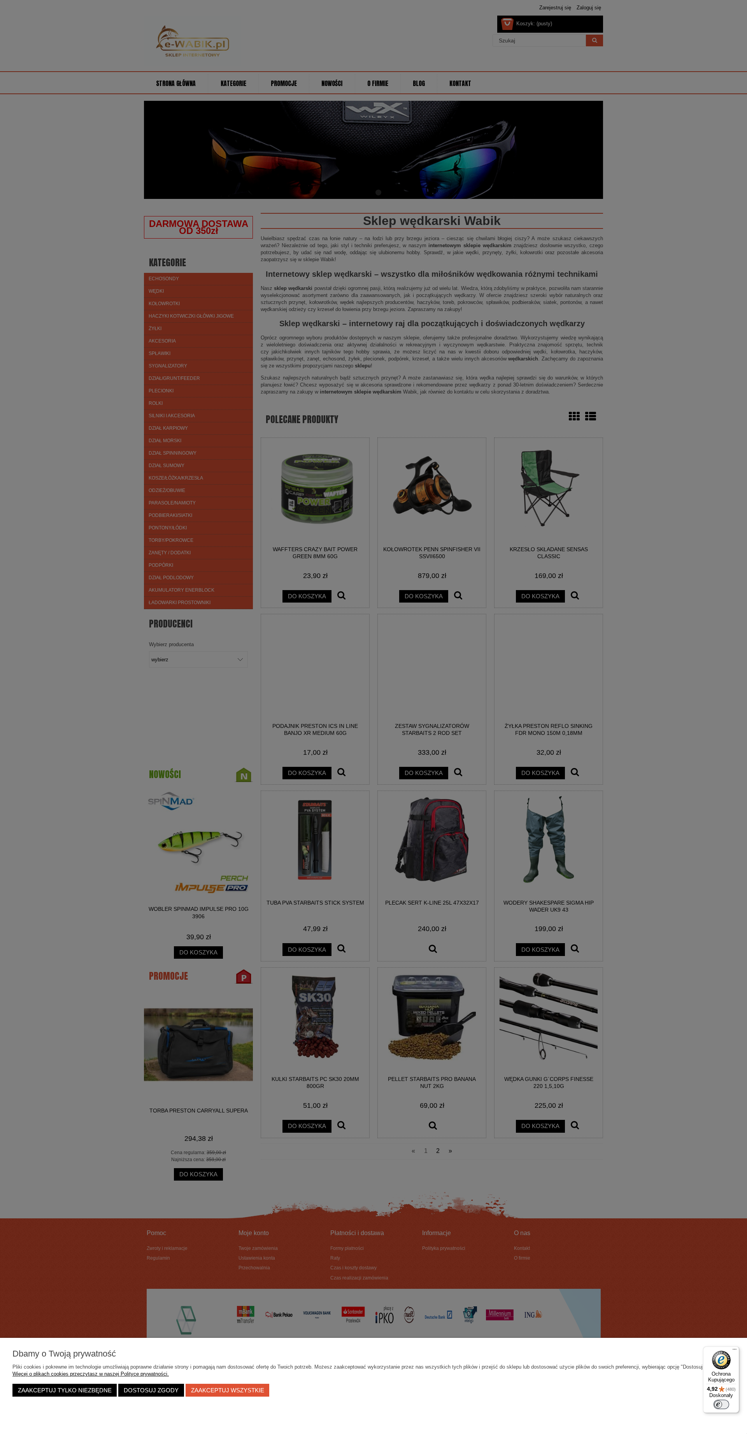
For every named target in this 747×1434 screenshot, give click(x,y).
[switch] (721, 1404)
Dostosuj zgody (151, 1390)
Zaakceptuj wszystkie (227, 1390)
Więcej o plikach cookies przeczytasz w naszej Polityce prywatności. (90, 1374)
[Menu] (734, 1351)
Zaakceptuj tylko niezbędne (65, 1390)
